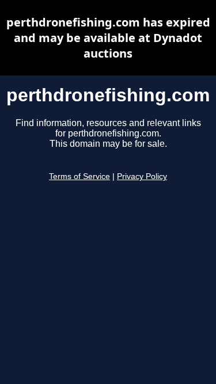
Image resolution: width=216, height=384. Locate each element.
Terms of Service (79, 176)
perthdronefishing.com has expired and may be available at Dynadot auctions (108, 37)
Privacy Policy (142, 176)
